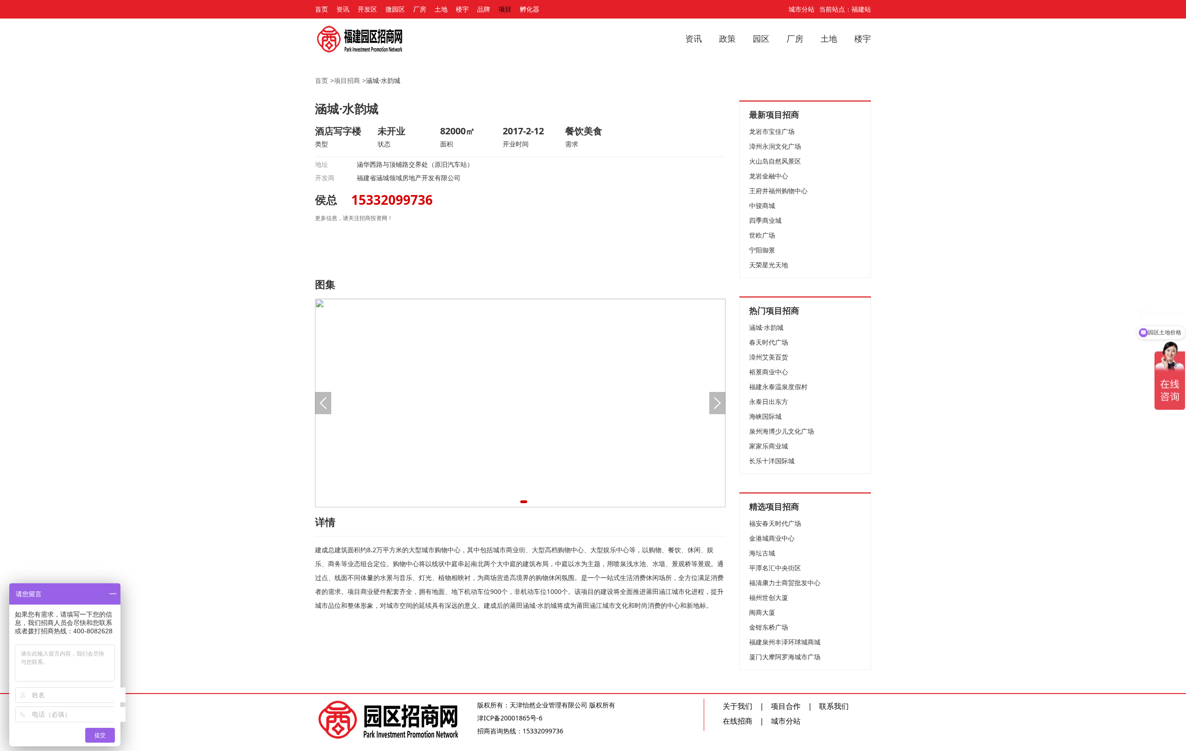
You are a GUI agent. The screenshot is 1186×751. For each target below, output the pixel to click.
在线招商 (737, 721)
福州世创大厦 (768, 597)
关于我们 (737, 706)
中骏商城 (762, 205)
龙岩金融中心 (768, 175)
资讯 (342, 9)
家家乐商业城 (768, 446)
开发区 (367, 9)
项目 (504, 9)
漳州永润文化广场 (775, 146)
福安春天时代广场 (775, 523)
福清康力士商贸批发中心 (784, 582)
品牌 (483, 9)
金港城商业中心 (772, 538)
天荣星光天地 (768, 264)
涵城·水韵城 (383, 80)
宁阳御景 (762, 250)
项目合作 (786, 706)
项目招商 (347, 80)
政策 (727, 38)
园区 (761, 38)
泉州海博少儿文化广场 (781, 431)
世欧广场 (762, 235)
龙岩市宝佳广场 (772, 131)
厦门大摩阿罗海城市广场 (784, 656)
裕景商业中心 (768, 371)
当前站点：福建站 (845, 9)
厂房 (419, 9)
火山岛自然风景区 (775, 161)
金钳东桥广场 (768, 627)
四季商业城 (765, 220)
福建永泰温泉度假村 (778, 386)
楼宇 (462, 9)
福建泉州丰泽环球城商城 (784, 641)
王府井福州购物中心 (778, 190)
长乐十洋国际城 (772, 460)
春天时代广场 (768, 342)
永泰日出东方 (768, 401)
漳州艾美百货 (768, 357)
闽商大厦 (762, 612)
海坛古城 (762, 553)
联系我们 (834, 706)
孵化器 (529, 9)
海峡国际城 (765, 416)
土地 (441, 9)
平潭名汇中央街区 (775, 567)
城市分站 (801, 9)
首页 (321, 9)
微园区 (395, 9)
